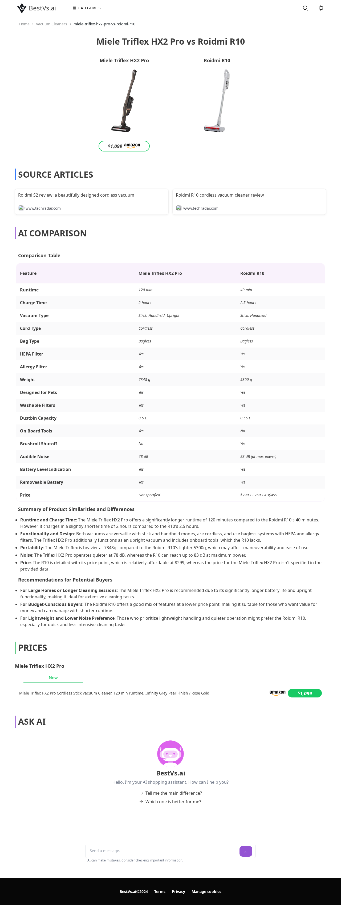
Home (24, 23)
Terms (159, 891)
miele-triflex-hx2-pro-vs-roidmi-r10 (104, 23)
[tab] (53, 677)
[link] (24, 24)
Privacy (178, 891)
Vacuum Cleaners (51, 23)
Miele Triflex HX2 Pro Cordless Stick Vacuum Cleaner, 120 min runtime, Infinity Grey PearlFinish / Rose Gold (114, 693)
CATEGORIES (89, 7)
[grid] (170, 693)
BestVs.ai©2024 (134, 891)
